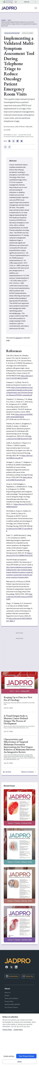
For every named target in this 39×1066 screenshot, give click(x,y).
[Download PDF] (5, 147)
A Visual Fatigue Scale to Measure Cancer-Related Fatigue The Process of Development (16, 719)
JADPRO (3, 20)
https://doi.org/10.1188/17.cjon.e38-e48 (19, 528)
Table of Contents (27, 772)
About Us (8, 992)
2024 (9, 20)
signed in (18, 338)
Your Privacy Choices (11, 1007)
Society (7, 995)
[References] (9, 147)
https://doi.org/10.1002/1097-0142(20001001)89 (19, 416)
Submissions (13, 976)
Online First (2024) (27, 33)
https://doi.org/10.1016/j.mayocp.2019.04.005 (19, 596)
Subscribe (29, 976)
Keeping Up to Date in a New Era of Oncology (18, 698)
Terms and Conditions (11, 998)
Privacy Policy (9, 1001)
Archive (8, 772)
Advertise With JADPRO (12, 1004)
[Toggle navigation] (36, 8)
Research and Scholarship (12, 33)
